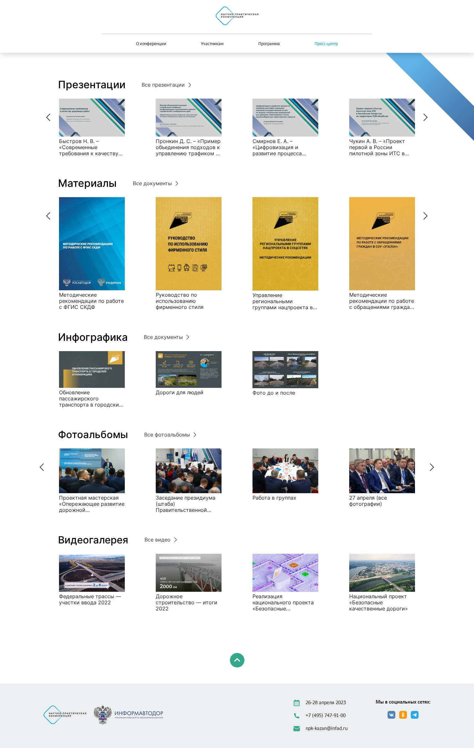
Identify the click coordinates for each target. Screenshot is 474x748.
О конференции (151, 44)
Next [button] (425, 117)
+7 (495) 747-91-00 (326, 715)
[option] (92, 128)
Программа (269, 44)
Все (163, 85)
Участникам (212, 44)
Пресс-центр (326, 44)
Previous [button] (49, 117)
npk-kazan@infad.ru (327, 728)
